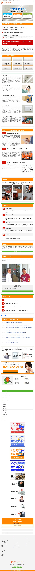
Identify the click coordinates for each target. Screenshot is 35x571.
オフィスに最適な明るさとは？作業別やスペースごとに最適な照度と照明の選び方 (19, 327)
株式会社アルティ (17, 285)
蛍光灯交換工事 (17, 63)
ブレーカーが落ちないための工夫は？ (12, 342)
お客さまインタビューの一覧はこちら (17, 291)
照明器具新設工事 (28, 63)
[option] (17, 275)
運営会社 (27, 536)
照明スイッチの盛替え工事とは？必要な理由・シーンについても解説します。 (18, 337)
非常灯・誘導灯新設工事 (17, 68)
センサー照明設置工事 (28, 68)
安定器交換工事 (28, 59)
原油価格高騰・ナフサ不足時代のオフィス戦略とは (14, 322)
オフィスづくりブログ (17, 547)
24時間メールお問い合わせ (10, 371)
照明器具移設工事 (7, 68)
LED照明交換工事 (17, 59)
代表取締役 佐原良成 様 (17, 286)
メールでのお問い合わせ (17, 525)
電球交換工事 (6, 63)
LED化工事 (6, 59)
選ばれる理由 (16, 536)
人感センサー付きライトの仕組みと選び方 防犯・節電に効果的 (16, 332)
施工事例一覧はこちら (17, 251)
